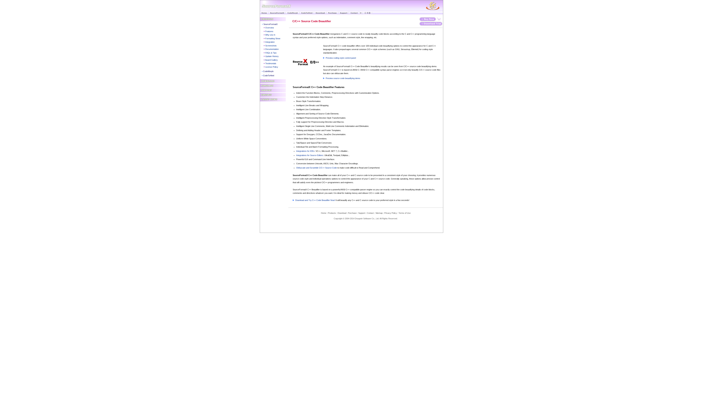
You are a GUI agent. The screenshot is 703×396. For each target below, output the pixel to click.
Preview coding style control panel (341, 58)
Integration (270, 42)
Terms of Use (405, 213)
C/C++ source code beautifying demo (419, 66)
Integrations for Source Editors (309, 155)
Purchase (352, 213)
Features (269, 31)
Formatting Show (272, 38)
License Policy (271, 67)
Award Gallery (271, 60)
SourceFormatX (270, 24)
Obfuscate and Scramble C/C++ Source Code (316, 168)
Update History (272, 56)
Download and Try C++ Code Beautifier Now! (315, 200)
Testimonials (270, 63)
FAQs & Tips (271, 53)
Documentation (272, 49)
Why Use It (270, 35)
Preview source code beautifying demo (343, 78)
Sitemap (379, 213)
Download (343, 213)
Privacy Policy (390, 213)
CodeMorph (268, 71)
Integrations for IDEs (305, 151)
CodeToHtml (268, 75)
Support (361, 213)
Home (323, 213)
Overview (269, 28)
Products (332, 213)
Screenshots (271, 46)
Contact (370, 213)
